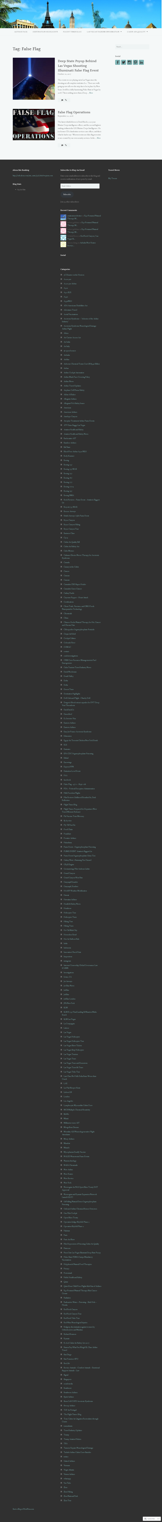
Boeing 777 (68, 482)
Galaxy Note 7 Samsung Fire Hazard (77, 860)
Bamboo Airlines (70, 443)
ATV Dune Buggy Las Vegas (74, 425)
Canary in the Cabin (71, 567)
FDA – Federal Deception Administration (79, 788)
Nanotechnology (70, 1161)
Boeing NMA (69, 495)
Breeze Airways (70, 511)
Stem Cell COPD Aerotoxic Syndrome (78, 1401)
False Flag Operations (74, 112)
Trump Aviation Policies (72, 1439)
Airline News (69, 381)
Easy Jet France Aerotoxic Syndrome (78, 731)
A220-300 (67, 279)
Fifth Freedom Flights (72, 793)
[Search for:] (132, 46)
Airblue (66, 359)
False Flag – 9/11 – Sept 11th (75, 784)
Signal (66, 1375)
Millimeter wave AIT (72, 1123)
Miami (66, 1118)
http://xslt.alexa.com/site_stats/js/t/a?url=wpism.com (33, 175)
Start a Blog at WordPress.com (23, 1509)
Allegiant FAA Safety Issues (74, 403)
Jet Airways (68, 981)
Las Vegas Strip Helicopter (74, 1050)
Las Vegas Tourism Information (103, 32)
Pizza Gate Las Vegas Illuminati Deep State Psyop (82, 1252)
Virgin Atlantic (69, 1470)
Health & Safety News (72, 904)
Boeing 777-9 (69, 486)
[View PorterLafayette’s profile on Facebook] (117, 62)
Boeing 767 (68, 478)
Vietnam (67, 1465)
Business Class (69, 533)
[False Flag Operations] (65, 145)
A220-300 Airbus (70, 283)
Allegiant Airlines (70, 399)
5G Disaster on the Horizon (74, 275)
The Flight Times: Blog (72, 1414)
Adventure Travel (70, 310)
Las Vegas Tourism (71, 1054)
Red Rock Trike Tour (72, 1318)
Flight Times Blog (72, 32)
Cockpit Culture (70, 638)
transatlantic (68, 1426)
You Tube (67, 1483)
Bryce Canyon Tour (71, 529)
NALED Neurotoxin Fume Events (76, 1156)
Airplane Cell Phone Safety (74, 390)
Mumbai (67, 1143)
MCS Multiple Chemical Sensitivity (77, 1110)
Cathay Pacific (69, 593)
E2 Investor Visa (70, 718)
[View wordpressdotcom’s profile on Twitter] (123, 62)
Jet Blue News (69, 986)
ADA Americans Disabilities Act (75, 305)
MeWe (66, 1114)
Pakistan (67, 1231)
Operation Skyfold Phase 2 (74, 1226)
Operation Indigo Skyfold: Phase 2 (76, 1222)
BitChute (67, 447)
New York (67, 1183)
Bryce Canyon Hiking (72, 524)
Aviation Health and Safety (73, 429)
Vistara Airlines (69, 1474)
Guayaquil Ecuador (71, 882)
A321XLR (67, 292)
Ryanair (66, 1338)
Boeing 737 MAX (70, 469)
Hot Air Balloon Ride (71, 939)
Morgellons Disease (71, 1127)
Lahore (66, 1028)
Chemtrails (68, 613)
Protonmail (68, 1273)
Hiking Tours (69, 926)
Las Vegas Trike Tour (72, 1072)
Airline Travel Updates (72, 386)
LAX (65, 1083)
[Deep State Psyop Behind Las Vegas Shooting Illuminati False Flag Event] (65, 100)
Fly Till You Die (69, 825)
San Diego (68, 1354)
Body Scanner (69, 456)
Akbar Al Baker (70, 394)
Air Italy (67, 346)
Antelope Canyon (70, 416)
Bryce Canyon (69, 520)
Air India (67, 342)
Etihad (66, 758)
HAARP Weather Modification (75, 891)
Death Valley (69, 676)
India (65, 943)
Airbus (66, 368)
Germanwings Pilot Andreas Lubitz (77, 869)
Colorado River (69, 643)
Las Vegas (67, 1032)
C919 (66, 538)
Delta (66, 680)
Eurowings (68, 762)
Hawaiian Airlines (70, 899)
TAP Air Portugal (70, 1410)
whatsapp (67, 1478)
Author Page (20, 32)
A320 (66, 288)
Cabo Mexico (69, 551)
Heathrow (67, 908)
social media (68, 1384)
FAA (65, 775)
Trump (66, 1435)
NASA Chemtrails (71, 1165)
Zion (65, 1487)
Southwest (67, 1388)
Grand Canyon (69, 873)
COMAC (67, 647)
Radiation (67, 1298)
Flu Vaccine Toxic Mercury (74, 816)
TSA (65, 1443)
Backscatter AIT (70, 438)
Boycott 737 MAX (70, 507)
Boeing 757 (68, 473)
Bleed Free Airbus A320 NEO (75, 451)
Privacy (66, 1268)
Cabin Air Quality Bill (72, 542)
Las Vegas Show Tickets (73, 1045)
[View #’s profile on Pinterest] (135, 62)
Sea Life (67, 1363)
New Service (69, 1178)
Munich (66, 1148)
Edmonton (68, 736)
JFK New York (69, 1003)
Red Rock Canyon (70, 1309)
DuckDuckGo (69, 710)
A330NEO (68, 301)
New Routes (68, 1174)
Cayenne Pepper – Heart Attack (76, 597)
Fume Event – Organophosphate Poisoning (80, 847)
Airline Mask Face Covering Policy (77, 377)
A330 (66, 297)
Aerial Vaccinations (71, 314)
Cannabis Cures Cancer (73, 589)
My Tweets (112, 178)
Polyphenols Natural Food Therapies (78, 1264)
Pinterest (67, 1248)
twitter (66, 1457)
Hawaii (66, 895)
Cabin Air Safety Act (71, 546)
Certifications (69, 602)
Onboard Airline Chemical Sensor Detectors (80, 1209)
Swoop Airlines (69, 1405)
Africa (66, 333)
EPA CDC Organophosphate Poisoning (78, 753)
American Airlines (70, 412)
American (67, 408)
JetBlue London (69, 999)
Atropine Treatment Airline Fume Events (79, 421)
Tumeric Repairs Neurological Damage (78, 1448)
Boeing (66, 460)
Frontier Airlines (70, 838)
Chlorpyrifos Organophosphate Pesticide (79, 629)
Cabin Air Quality (136, 32)
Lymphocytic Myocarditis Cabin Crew (78, 1105)
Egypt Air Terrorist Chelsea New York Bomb (81, 740)
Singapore (68, 1379)
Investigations (69, 972)
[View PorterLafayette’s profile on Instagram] (129, 62)
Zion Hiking (68, 1492)
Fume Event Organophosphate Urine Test (79, 856)
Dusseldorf (68, 714)
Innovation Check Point (72, 952)
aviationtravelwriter (74, 216)
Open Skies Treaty (71, 1217)
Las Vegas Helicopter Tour (74, 1041)
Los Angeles (68, 1101)
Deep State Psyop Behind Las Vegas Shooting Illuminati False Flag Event (78, 65)
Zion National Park (71, 1496)
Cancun (66, 575)
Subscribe (67, 194)
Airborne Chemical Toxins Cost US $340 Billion (82, 364)
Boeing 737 (68, 465)
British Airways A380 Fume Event (76, 516)
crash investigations (71, 656)
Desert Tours (69, 689)
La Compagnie (69, 1023)
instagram (67, 961)
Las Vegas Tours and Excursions (76, 1063)
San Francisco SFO (71, 1359)
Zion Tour (67, 1500)
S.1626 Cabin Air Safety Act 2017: (77, 1343)
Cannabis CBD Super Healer (75, 584)
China (66, 618)
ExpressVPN (69, 767)
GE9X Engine (69, 864)
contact (66, 651)
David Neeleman (70, 672)
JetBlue (66, 990)
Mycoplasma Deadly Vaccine (75, 1152)
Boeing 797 (68, 491)
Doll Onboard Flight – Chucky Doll (77, 698)
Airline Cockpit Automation (74, 372)
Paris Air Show (69, 1239)
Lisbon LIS (68, 1092)
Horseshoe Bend (70, 934)
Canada (66, 562)
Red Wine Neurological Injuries (75, 1322)
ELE (65, 745)
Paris (65, 1235)
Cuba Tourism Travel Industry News (77, 667)
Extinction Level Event (72, 771)
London (66, 1096)
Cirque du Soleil (70, 634)
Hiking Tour (68, 921)
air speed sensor (70, 351)
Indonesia (67, 948)
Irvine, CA (68, 977)
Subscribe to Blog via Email (72, 170)
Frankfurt (67, 834)
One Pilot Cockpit (70, 1213)
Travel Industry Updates (73, 1430)
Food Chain (68, 829)
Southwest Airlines (71, 1392)
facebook (67, 780)
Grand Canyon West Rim (73, 877)
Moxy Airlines (69, 1139)
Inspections (68, 956)
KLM (66, 1007)
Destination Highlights (45, 32)
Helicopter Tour (70, 913)
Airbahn (67, 355)
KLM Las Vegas (70, 1019)
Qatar (66, 1282)
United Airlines (69, 1461)
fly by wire (68, 820)
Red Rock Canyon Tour (72, 1314)
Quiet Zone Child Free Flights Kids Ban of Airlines (82, 1286)
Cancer (66, 571)
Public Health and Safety (73, 1277)
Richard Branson (70, 1334)
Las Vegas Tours (70, 1059)
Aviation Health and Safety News (76, 434)
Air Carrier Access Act (72, 337)
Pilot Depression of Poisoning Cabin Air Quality (81, 1244)
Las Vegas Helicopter (72, 1037)
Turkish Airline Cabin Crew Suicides (77, 1452)
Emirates (67, 749)
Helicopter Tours (70, 917)
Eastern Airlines (70, 723)
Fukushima (68, 842)
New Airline (68, 1169)
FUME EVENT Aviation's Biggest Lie (78, 851)
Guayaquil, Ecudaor (71, 886)
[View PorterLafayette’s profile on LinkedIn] (141, 62)
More (91, 93)
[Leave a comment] (62, 100)
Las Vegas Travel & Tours (73, 1067)
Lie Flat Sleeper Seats (72, 1088)
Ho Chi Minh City (70, 930)
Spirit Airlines (69, 1397)
